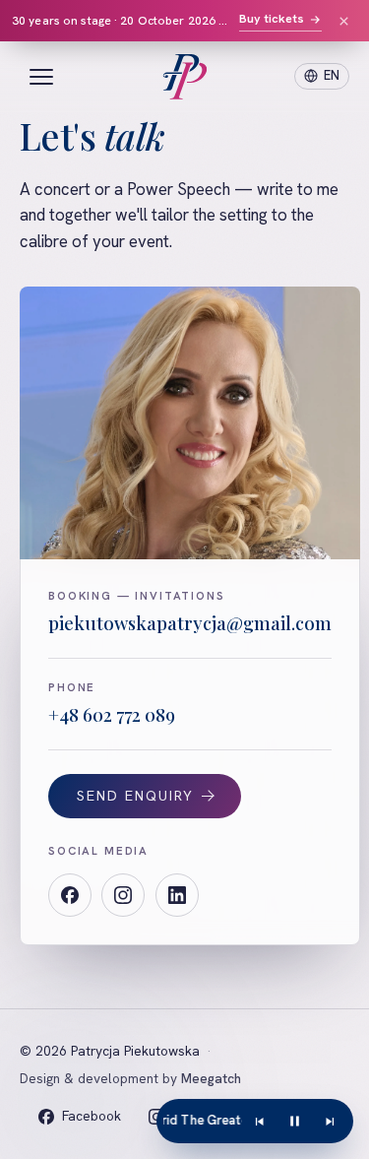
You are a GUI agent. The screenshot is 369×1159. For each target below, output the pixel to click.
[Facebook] (70, 895)
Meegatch (211, 1078)
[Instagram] (123, 895)
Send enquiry (135, 796)
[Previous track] (260, 1121)
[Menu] (41, 76)
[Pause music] (295, 1121)
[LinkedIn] (177, 895)
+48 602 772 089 (111, 714)
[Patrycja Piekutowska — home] (184, 76)
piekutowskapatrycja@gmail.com (190, 623)
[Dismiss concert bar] (343, 20)
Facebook (91, 1116)
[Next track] (329, 1121)
